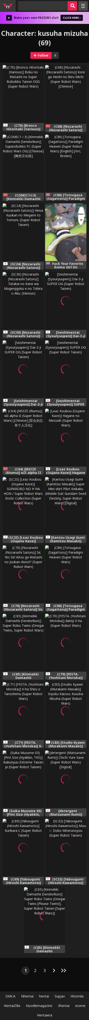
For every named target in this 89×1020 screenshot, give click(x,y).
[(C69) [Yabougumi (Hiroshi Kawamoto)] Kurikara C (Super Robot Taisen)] (23, 848)
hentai (44, 996)
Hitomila (77, 996)
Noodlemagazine (39, 1005)
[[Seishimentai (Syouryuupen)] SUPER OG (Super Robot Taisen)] (65, 369)
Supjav (60, 996)
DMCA (10, 996)
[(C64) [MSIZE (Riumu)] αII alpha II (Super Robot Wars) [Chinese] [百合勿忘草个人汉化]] (23, 438)
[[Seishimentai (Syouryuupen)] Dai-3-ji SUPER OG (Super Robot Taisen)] (65, 301)
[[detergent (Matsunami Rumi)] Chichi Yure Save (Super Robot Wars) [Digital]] (65, 779)
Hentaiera (44, 1015)
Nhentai (27, 996)
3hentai (64, 1005)
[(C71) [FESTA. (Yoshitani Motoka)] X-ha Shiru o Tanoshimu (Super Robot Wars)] (23, 711)
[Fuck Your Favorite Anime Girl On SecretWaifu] (65, 232)
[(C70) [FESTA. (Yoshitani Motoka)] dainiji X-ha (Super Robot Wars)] (65, 643)
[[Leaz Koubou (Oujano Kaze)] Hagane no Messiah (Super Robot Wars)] (65, 438)
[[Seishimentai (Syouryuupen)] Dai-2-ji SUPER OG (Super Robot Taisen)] (23, 369)
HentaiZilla (12, 1005)
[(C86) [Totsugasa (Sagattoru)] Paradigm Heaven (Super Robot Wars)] (65, 574)
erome (80, 1005)
